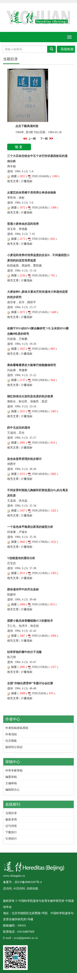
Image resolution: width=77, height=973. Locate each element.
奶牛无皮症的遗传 (18, 427)
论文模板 (11, 740)
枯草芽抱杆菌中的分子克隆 (24, 652)
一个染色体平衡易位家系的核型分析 (30, 526)
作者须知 (11, 734)
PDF (35, 176)
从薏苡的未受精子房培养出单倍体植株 (31, 192)
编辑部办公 (12, 789)
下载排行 (11, 832)
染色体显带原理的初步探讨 (24, 458)
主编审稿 (11, 783)
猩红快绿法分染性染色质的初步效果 (30, 396)
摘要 (14, 176)
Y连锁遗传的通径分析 (21, 558)
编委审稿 (11, 776)
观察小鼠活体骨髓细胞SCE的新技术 (30, 620)
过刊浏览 (11, 825)
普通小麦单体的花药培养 (23, 223)
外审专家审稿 (14, 770)
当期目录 (11, 813)
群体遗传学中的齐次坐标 (23, 589)
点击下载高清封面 (26, 126)
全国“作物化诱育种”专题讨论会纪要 (30, 683)
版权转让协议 (14, 747)
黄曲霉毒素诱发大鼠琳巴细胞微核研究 (31, 365)
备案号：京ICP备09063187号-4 (22, 882)
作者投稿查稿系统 (16, 727)
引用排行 (11, 838)
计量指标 (26, 181)
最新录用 (11, 819)
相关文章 (13, 181)
